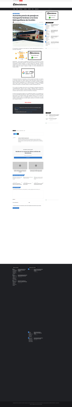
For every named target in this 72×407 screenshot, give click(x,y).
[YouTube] (46, 9)
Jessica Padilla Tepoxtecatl (17, 22)
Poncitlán (18, 13)
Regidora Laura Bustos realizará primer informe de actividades (54, 115)
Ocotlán (16, 13)
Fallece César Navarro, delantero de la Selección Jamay (38, 333)
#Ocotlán (17, 108)
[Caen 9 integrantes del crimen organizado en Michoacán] (48, 32)
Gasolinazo (17, 130)
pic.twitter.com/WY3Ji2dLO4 (32, 109)
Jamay (13, 13)
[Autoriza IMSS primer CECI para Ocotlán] (28, 179)
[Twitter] (44, 9)
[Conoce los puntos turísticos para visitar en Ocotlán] (31, 369)
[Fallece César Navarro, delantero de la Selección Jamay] (31, 334)
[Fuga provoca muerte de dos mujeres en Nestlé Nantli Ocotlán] (31, 300)
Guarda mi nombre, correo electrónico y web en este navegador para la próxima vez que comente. (27, 205)
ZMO (24, 130)
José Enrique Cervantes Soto (53, 119)
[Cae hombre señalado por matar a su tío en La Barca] (48, 44)
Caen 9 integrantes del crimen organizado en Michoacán (54, 31)
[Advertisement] (44, 4)
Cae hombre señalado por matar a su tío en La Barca (55, 42)
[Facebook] (43, 9)
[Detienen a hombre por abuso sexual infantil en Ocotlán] (38, 179)
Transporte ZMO (21, 130)
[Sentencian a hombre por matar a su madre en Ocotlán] (17, 179)
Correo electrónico (16, 202)
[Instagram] (47, 9)
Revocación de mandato (53, 118)
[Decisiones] (20, 4)
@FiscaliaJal (17, 107)
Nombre (14, 199)
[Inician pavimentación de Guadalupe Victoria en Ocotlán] (48, 26)
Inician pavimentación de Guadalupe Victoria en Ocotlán (55, 25)
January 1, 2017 (29, 111)
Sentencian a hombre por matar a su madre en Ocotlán (17, 184)
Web (29, 202)
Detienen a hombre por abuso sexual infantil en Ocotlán (38, 184)
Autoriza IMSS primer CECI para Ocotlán (27, 184)
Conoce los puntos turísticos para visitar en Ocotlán (38, 338)
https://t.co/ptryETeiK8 (22, 109)
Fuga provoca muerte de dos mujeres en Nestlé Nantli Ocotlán (38, 270)
